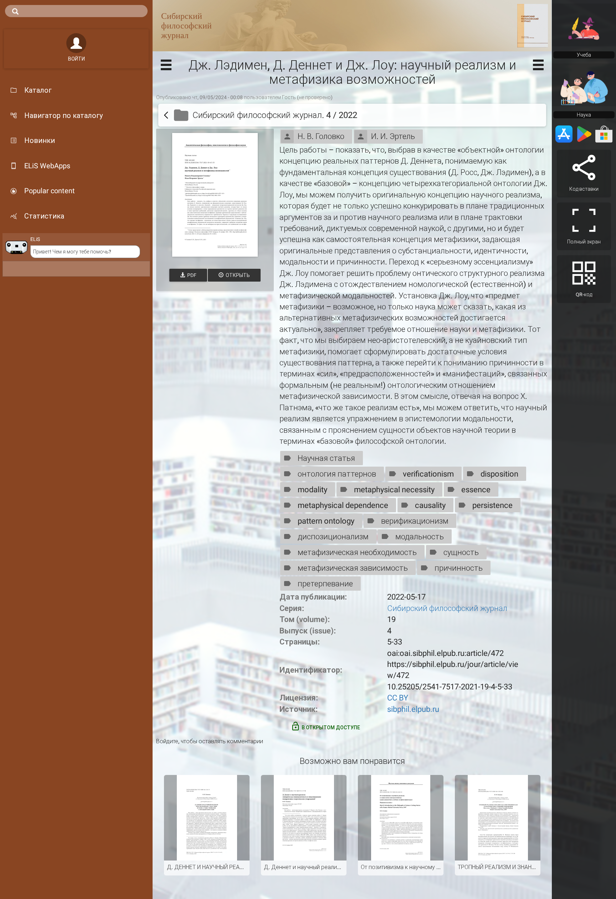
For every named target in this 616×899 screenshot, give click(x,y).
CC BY (397, 697)
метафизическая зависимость (353, 568)
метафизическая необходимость (357, 552)
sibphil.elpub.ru (413, 709)
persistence (492, 505)
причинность (459, 568)
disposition (499, 473)
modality (312, 489)
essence (476, 489)
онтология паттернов (337, 473)
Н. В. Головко (321, 136)
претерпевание (325, 583)
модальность (419, 536)
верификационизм (414, 521)
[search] (76, 11)
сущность (461, 552)
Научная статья (326, 458)
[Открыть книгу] (215, 195)
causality (430, 505)
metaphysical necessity (394, 489)
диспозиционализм (333, 536)
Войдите (167, 741)
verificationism (428, 473)
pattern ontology (326, 521)
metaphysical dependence (343, 505)
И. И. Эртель (393, 136)
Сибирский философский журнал (447, 608)
